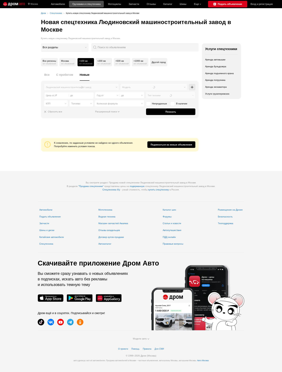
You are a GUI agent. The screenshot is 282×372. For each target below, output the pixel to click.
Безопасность (225, 216)
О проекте (123, 349)
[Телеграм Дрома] (70, 322)
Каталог (167, 4)
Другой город (159, 62)
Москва (34, 4)
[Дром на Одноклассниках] (80, 322)
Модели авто (140, 338)
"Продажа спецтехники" (91, 186)
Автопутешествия (172, 230)
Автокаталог (104, 243)
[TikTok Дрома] (41, 322)
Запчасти (134, 4)
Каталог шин (169, 209)
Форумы (167, 216)
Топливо (75, 103)
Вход (262, 4)
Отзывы (151, 4)
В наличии (181, 103)
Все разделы (50, 47)
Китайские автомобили (51, 237)
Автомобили (58, 4)
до (122, 95)
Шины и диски (46, 230)
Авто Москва (203, 360)
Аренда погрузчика (215, 80)
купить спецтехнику (158, 189)
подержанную (137, 186)
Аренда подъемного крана (219, 73)
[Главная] (14, 4)
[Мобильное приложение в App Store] (50, 298)
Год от (100, 95)
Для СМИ (159, 349)
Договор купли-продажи (111, 237)
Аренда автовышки (215, 59)
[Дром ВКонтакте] (50, 322)
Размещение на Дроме (230, 209)
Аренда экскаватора (216, 87)
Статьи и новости (172, 223)
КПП (48, 103)
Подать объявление (50, 216)
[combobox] (64, 47)
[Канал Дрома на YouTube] (60, 322)
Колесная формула (107, 103)
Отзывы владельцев (109, 230)
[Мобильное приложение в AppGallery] (109, 298)
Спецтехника (46, 243)
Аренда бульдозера (215, 66)
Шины (183, 4)
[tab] (47, 76)
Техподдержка (225, 223)
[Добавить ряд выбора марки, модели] (192, 87)
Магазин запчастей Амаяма (113, 223)
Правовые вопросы (173, 243)
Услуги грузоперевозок (217, 93)
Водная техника (106, 216)
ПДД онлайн (169, 237)
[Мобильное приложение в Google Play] (80, 298)
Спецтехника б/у (111, 189)
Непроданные (159, 103)
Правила (147, 349)
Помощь (135, 349)
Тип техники (154, 95)
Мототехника (105, 209)
